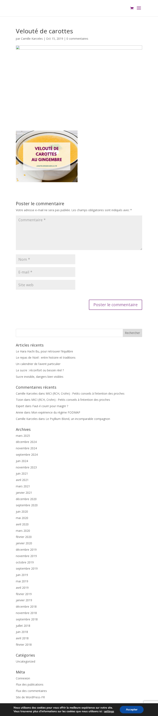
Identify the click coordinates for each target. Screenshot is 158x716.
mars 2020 (23, 531)
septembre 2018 (27, 619)
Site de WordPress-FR (30, 697)
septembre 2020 (27, 505)
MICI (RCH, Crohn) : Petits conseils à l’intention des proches (85, 393)
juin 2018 (22, 632)
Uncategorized (25, 661)
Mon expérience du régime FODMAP (55, 412)
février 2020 (24, 537)
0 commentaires (77, 39)
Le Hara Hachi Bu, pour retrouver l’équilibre (44, 351)
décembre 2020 (26, 499)
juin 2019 (22, 575)
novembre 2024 (26, 448)
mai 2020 (22, 518)
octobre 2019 (25, 562)
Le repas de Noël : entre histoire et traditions (46, 357)
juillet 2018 (23, 626)
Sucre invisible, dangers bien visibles (39, 377)
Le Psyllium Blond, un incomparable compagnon (78, 419)
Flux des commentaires (31, 691)
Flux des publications (29, 684)
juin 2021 (22, 473)
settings (109, 711)
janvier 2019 (24, 600)
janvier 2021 (24, 493)
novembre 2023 (26, 467)
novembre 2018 (26, 613)
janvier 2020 (24, 543)
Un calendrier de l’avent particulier (38, 364)
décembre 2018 (26, 606)
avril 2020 (22, 524)
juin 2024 (22, 461)
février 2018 (24, 644)
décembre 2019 (26, 549)
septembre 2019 (27, 568)
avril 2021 (22, 480)
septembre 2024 (27, 454)
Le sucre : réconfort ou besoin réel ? (40, 370)
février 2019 (24, 594)
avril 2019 (22, 588)
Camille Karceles (32, 39)
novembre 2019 (26, 556)
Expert (20, 406)
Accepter (131, 709)
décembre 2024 (26, 442)
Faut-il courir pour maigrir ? (50, 406)
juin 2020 (22, 511)
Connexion (23, 678)
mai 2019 (22, 581)
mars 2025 (23, 436)
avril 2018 (22, 638)
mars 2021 (23, 486)
